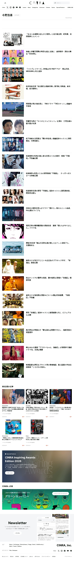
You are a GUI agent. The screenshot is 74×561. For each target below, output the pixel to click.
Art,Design (16, 544)
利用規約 (54, 556)
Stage (29, 544)
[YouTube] (17, 7)
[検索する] (55, 3)
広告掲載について (24, 556)
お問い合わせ (37, 556)
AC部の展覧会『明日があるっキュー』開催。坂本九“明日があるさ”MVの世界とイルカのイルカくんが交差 (36, 409)
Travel (14, 546)
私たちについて (5, 556)
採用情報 (17, 556)
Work (10, 546)
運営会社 (12, 556)
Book (34, 544)
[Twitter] (7, 7)
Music (11, 544)
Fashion (20, 546)
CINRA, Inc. (64, 545)
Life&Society (39, 544)
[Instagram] (10, 7)
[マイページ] (5, 3)
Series (53, 7)
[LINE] (20, 7)
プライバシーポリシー (46, 556)
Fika (10, 550)
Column (48, 7)
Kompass (15, 550)
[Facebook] (13, 7)
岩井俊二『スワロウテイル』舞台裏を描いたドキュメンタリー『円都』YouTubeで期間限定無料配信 (61, 409)
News (29, 7)
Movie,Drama (23, 544)
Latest (24, 7)
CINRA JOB (70, 7)
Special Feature (60, 7)
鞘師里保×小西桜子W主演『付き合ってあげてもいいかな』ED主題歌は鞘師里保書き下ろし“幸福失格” (13, 409)
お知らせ (31, 556)
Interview (42, 7)
